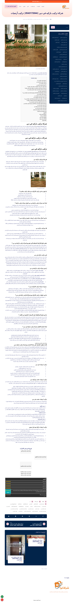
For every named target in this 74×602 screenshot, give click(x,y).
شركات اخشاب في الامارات (63, 76)
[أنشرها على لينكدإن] (22, 516)
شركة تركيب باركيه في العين (26, 450)
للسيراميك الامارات (58, 83)
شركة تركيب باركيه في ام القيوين (40, 456)
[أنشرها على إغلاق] (36, 516)
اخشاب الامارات (57, 42)
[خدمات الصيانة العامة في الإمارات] (65, 7)
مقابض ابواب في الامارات (56, 93)
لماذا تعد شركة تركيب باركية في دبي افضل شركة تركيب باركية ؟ (35, 88)
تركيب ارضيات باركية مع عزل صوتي (39, 109)
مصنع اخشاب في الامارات (63, 90)
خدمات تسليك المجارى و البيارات (63, 66)
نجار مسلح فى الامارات (57, 98)
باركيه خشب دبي (44, 506)
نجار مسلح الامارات (64, 98)
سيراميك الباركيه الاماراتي (63, 73)
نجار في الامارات (60, 95)
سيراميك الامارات (57, 71)
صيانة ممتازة (43, 118)
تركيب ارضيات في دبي (41, 105)
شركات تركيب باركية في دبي (41, 81)
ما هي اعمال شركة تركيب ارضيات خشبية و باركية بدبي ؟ (36, 89)
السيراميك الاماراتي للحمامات (63, 56)
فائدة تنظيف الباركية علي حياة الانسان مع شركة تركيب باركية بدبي (35, 103)
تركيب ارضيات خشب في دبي (40, 108)
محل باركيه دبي (20, 511)
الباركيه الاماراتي (65, 52)
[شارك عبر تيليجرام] (15, 516)
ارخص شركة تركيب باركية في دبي (40, 95)
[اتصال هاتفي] (2, 599)
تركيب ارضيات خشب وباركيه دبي (40, 106)
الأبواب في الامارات (55, 49)
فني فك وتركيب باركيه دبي (41, 85)
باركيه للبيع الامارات (21, 506)
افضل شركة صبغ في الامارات (63, 49)
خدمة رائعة (43, 115)
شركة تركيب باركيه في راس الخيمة (41, 343)
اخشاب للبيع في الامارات (64, 44)
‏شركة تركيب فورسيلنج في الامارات (62, 100)
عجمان (40, 544)
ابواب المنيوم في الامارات (55, 37)
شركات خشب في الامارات (63, 78)
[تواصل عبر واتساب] (2, 596)
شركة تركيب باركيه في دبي (41, 80)
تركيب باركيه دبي (37, 508)
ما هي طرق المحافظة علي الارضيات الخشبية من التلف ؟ (36, 100)
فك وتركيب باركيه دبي (42, 91)
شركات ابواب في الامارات (55, 73)
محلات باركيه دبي (15, 511)
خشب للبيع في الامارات (64, 71)
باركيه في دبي (27, 506)
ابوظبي (20, 561)
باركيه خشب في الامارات (37, 506)
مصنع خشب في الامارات (56, 90)
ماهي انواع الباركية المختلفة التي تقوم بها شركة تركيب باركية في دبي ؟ (34, 92)
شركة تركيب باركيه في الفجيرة (26, 466)
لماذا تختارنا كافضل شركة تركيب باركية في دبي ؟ (37, 101)
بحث (53, 27)
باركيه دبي (31, 506)
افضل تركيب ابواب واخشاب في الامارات (62, 47)
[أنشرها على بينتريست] (29, 516)
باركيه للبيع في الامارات (14, 506)
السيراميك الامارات (58, 52)
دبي (35, 126)
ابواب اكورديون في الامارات (63, 37)
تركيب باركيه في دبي (42, 83)
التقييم (45, 112)
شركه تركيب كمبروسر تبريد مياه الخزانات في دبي (60, 81)
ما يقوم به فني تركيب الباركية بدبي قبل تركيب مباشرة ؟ (36, 86)
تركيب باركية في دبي (43, 508)
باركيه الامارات (65, 59)
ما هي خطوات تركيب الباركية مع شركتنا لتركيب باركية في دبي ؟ (35, 98)
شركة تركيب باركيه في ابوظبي (26, 473)
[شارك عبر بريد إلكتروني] (8, 516)
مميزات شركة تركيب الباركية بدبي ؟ (39, 97)
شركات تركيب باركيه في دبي (14, 508)
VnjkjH (43, 501)
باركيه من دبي (8, 506)
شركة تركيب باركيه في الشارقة (26, 471)
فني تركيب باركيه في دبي (41, 94)
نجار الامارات (65, 95)
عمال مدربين (43, 117)
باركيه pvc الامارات (55, 56)
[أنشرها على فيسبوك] (43, 516)
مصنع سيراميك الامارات (64, 93)
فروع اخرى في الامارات (41, 111)
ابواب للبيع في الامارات (64, 42)
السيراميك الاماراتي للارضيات (63, 54)
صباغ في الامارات (64, 83)
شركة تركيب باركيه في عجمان (26, 475)
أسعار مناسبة (42, 114)
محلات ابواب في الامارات (64, 88)
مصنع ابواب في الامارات (56, 88)
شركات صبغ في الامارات (55, 78)
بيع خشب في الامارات (64, 64)
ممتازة (44, 120)
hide (35, 78)
